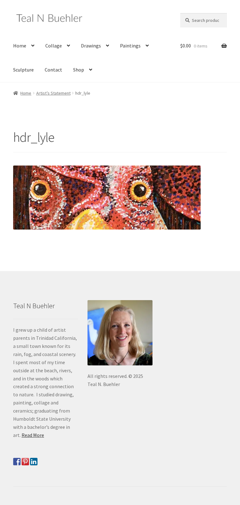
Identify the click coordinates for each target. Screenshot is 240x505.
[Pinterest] (25, 461)
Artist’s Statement (53, 93)
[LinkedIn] (34, 461)
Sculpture (23, 70)
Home (19, 45)
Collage (53, 45)
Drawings (91, 45)
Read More (33, 435)
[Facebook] (17, 461)
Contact (53, 70)
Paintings (130, 45)
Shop (78, 70)
